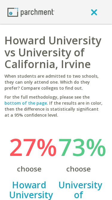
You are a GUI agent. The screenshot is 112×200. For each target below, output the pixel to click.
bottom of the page (25, 103)
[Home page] (31, 12)
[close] (94, 12)
